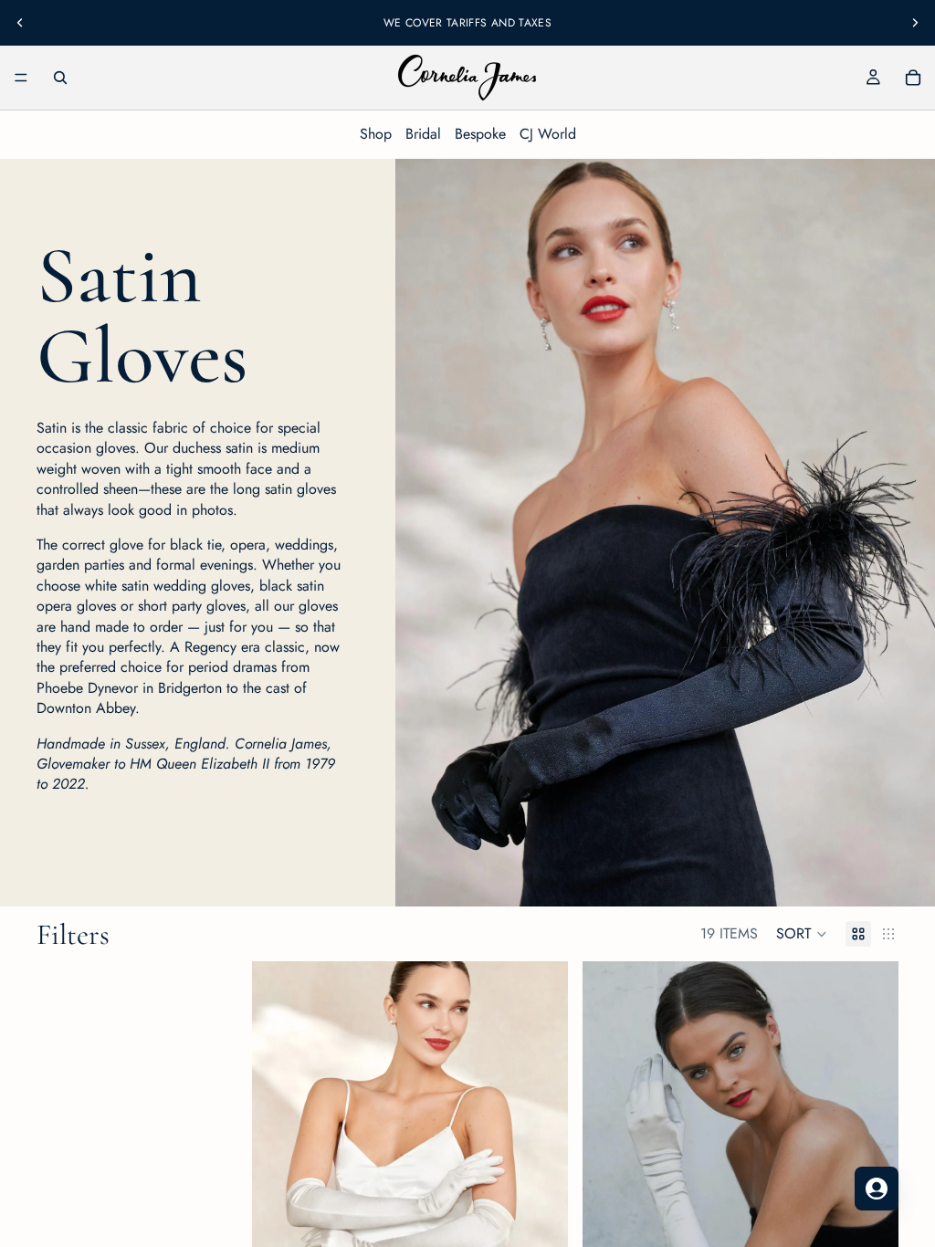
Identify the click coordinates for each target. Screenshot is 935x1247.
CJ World (548, 133)
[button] (801, 934)
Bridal (423, 133)
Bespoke (480, 133)
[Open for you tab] (876, 1188)
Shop (376, 133)
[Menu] (21, 78)
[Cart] (913, 78)
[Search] (60, 78)
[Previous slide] (20, 23)
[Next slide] (915, 23)
